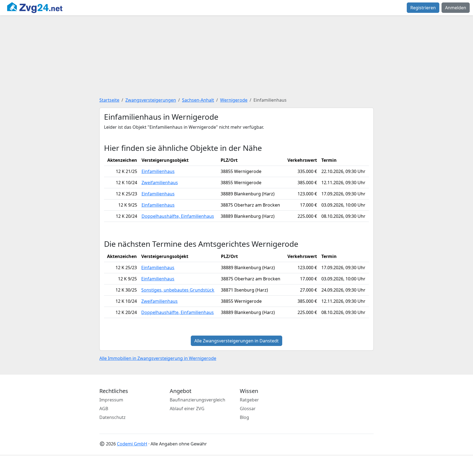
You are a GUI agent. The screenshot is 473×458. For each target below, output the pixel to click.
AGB (103, 409)
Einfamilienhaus (158, 171)
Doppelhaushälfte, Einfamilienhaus (178, 216)
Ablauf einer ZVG (187, 409)
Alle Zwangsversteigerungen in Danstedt (236, 341)
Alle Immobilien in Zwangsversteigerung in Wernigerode (157, 358)
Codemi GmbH (132, 444)
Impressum (111, 400)
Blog (244, 417)
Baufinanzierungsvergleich (197, 400)
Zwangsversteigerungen (150, 100)
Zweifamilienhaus (160, 183)
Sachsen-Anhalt (198, 100)
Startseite (109, 100)
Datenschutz (112, 417)
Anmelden (455, 8)
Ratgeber (249, 400)
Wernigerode (233, 100)
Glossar (248, 409)
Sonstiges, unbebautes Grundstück (177, 290)
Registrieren (423, 8)
